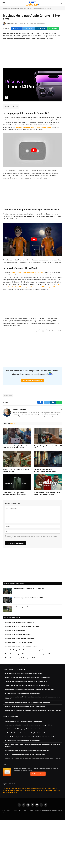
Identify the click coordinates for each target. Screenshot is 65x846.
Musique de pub (24, 8)
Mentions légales (56, 810)
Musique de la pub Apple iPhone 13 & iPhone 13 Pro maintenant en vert (15, 493)
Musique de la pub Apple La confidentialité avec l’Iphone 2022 (45, 470)
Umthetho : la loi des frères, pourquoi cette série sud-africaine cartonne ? (26, 681)
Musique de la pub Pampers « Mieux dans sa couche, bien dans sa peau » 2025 (27, 654)
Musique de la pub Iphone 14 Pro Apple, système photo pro (16, 470)
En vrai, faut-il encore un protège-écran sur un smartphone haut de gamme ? (27, 702)
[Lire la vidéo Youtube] (34, 150)
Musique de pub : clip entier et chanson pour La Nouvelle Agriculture (25, 650)
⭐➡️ (32, 380)
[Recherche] (61, 3)
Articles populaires (34, 810)
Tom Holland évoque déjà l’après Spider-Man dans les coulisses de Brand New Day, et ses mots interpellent (32, 698)
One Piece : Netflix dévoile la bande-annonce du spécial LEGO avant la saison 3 (27, 685)
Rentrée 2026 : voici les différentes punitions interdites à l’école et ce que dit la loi (28, 677)
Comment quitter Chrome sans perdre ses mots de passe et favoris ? (25, 706)
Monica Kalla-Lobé (12, 23)
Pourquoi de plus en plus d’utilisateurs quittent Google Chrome (23, 673)
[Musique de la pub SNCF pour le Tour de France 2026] (7, 591)
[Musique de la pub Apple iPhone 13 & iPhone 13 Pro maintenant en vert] (17, 482)
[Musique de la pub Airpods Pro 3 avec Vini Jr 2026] (7, 600)
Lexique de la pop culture (18, 788)
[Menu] (4, 3)
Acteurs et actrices (52, 788)
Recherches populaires (45, 810)
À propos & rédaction (23, 810)
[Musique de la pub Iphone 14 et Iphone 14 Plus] (48, 436)
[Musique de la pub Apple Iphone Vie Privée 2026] (7, 609)
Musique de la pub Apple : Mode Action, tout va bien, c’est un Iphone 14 (16, 447)
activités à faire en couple (10, 790)
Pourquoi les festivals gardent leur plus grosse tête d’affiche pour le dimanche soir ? (29, 689)
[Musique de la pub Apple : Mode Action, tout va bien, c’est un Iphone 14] (17, 436)
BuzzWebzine (6, 8)
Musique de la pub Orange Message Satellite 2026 (19, 622)
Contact (4, 812)
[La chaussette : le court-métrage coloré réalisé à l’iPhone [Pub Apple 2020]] (48, 482)
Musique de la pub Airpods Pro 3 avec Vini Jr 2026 (28, 598)
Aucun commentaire (40, 23)
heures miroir (13, 792)
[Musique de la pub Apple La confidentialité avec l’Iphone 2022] (48, 459)
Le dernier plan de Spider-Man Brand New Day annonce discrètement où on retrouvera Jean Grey (33, 710)
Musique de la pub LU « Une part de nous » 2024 (19, 642)
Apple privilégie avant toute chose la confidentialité (33, 127)
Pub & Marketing (15, 8)
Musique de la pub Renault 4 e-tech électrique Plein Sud (21, 646)
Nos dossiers (6, 788)
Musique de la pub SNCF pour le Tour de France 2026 (29, 588)
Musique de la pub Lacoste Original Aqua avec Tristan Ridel (22, 626)
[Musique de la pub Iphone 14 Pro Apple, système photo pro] (17, 459)
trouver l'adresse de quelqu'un (27, 790)
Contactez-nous (38, 773)
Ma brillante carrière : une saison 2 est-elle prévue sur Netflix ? (23, 693)
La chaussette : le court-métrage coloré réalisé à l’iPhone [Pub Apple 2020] (47, 493)
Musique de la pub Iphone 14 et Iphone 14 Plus (48, 447)
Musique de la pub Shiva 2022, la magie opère (18, 634)
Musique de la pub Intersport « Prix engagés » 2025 (20, 658)
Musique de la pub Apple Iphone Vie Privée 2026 (28, 607)
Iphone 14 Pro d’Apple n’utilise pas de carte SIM (27, 272)
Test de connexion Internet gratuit (36, 788)
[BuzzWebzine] (32, 3)
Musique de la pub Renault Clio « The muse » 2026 (19, 638)
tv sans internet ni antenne (44, 790)
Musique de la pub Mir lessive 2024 (15, 630)
